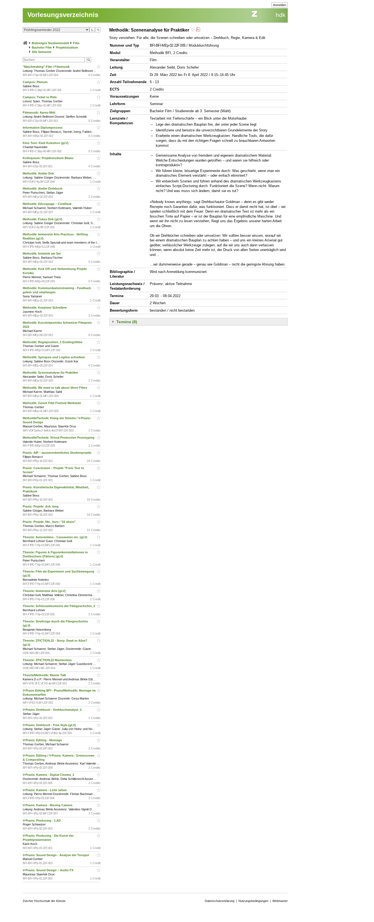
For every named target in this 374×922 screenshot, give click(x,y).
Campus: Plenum (35, 82)
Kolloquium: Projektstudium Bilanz (48, 158)
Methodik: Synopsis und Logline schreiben (54, 357)
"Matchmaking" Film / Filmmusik (46, 66)
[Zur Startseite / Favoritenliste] (25, 43)
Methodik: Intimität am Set (42, 253)
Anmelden (279, 5)
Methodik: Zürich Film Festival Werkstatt (52, 403)
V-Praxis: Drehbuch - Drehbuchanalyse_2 (52, 709)
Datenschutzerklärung (219, 901)
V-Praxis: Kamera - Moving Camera (48, 805)
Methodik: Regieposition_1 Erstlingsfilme (53, 342)
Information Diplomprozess (43, 127)
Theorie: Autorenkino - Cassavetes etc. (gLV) (55, 537)
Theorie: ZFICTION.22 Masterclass (48, 660)
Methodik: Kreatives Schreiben (45, 307)
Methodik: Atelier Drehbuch (43, 188)
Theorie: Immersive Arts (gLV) (45, 591)
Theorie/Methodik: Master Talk (45, 675)
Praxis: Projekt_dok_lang (41, 506)
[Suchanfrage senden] (88, 59)
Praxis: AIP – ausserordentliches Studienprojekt (57, 452)
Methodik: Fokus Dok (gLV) (43, 219)
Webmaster (280, 901)
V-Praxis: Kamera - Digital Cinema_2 (49, 774)
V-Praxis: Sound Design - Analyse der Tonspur (56, 855)
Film (76, 43)
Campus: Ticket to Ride (40, 97)
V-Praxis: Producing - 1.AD (42, 820)
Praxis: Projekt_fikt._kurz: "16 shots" (49, 521)
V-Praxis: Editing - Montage (43, 740)
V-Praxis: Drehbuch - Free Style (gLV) (50, 725)
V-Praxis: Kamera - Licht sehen (45, 790)
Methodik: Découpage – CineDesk (47, 203)
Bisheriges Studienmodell (50, 43)
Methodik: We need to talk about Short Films (55, 387)
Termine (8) (126, 322)
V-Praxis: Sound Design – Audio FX (48, 870)
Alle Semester (41, 51)
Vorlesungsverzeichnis (62, 14)
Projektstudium (67, 47)
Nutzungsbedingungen (253, 901)
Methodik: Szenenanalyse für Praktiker (51, 372)
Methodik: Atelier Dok (39, 173)
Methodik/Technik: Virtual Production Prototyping (59, 437)
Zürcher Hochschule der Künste (44, 901)
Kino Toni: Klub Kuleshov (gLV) (46, 143)
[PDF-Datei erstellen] (198, 30)
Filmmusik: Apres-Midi (39, 112)
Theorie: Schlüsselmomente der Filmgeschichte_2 (59, 606)
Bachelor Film (42, 47)
